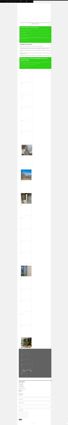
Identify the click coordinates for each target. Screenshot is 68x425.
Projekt (10, 1)
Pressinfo (34, 423)
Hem (7, 1)
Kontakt (14, 1)
